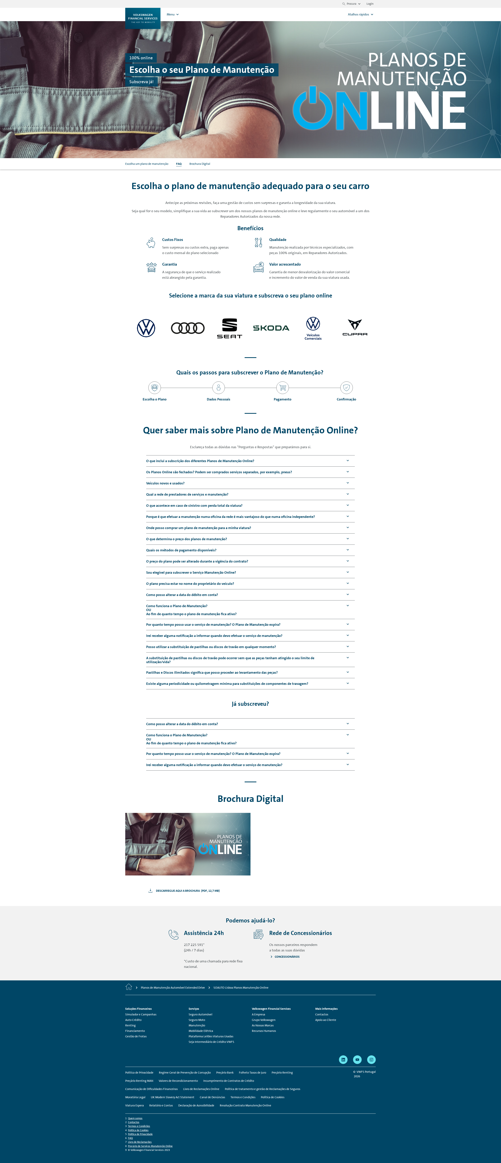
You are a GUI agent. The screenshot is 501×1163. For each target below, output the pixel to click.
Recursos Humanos (264, 1031)
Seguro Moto (197, 1020)
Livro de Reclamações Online (201, 1089)
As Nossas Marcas (263, 1025)
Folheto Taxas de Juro (252, 1073)
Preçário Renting (282, 1073)
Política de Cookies (272, 1097)
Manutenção (197, 1025)
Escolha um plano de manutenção (146, 164)
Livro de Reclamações (140, 1142)
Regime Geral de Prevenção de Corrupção (185, 1073)
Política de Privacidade (140, 1134)
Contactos (321, 1014)
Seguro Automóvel (200, 1014)
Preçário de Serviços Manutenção (150, 1146)
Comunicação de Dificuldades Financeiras (151, 1089)
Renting (130, 1025)
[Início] (128, 987)
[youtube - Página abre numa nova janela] (357, 1059)
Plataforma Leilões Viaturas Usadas (211, 1036)
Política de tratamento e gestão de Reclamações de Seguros (262, 1089)
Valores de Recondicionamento (178, 1081)
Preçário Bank (224, 1073)
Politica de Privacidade (139, 1073)
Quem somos (135, 1118)
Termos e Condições (243, 1097)
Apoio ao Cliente (325, 1020)
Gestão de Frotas (136, 1036)
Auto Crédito (133, 1020)
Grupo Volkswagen (264, 1020)
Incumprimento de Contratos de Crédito (228, 1081)
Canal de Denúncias (212, 1097)
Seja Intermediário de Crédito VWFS (211, 1042)
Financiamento (135, 1031)
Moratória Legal (135, 1097)
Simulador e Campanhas (140, 1014)
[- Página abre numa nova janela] (146, 328)
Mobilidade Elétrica (201, 1031)
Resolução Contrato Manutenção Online (245, 1105)
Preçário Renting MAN (139, 1081)
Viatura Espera (134, 1105)
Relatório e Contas (161, 1105)
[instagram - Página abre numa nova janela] (371, 1059)
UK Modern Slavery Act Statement (172, 1097)
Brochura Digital (199, 164)
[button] (200, 461)
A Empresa (258, 1014)
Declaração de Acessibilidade (196, 1105)
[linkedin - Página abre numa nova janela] (343, 1059)
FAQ (179, 164)
